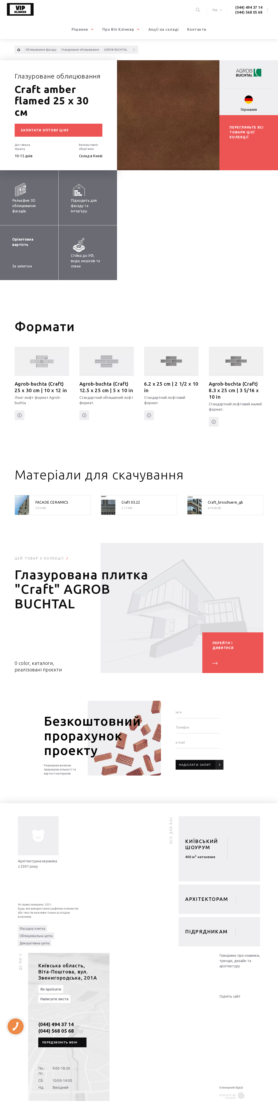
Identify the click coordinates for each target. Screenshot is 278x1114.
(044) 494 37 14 (248, 7)
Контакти (197, 29)
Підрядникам (206, 931)
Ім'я (179, 712)
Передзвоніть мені (60, 1042)
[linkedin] (223, 976)
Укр (215, 10)
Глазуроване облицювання (58, 76)
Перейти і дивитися (223, 645)
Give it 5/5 (241, 1004)
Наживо (202, 858)
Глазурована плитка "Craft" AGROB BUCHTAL (81, 589)
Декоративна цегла (35, 943)
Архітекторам (206, 899)
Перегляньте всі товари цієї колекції (247, 132)
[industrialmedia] (232, 1096)
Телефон (182, 727)
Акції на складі (163, 29)
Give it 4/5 (236, 1004)
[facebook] (240, 976)
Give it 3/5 (231, 1004)
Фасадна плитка (32, 928)
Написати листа (54, 999)
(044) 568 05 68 (248, 12)
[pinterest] (256, 976)
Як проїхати (50, 989)
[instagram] (248, 976)
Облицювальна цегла (36, 936)
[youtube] (232, 976)
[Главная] (19, 50)
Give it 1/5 (221, 1004)
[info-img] (38, 835)
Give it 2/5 (226, 1004)
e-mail (180, 742)
